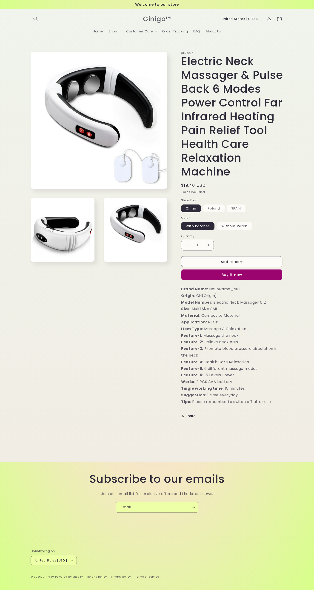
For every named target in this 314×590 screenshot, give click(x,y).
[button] (36, 19)
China (191, 208)
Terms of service (147, 576)
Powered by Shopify (69, 576)
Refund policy (97, 576)
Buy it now (232, 274)
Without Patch (234, 226)
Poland (216, 209)
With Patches (198, 226)
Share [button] (191, 416)
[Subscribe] (193, 507)
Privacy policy (121, 576)
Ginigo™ (48, 576)
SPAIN (238, 209)
